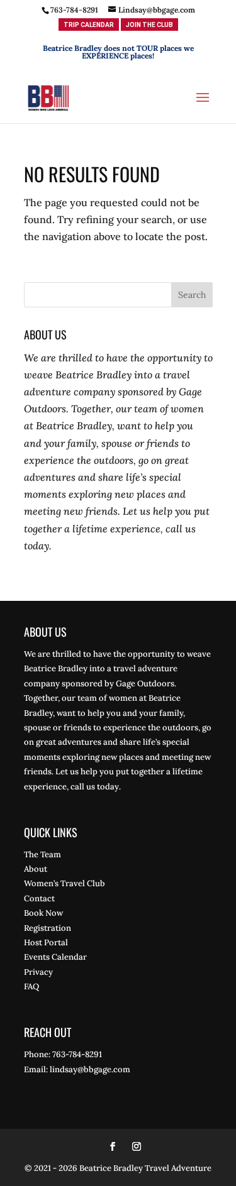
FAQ (31, 986)
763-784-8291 (74, 9)
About (35, 869)
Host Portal (46, 942)
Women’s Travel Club (64, 883)
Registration (47, 928)
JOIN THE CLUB (149, 24)
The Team (42, 854)
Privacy (38, 972)
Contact (39, 898)
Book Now (43, 913)
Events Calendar (55, 957)
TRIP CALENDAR (89, 24)
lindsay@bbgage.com (90, 1069)
